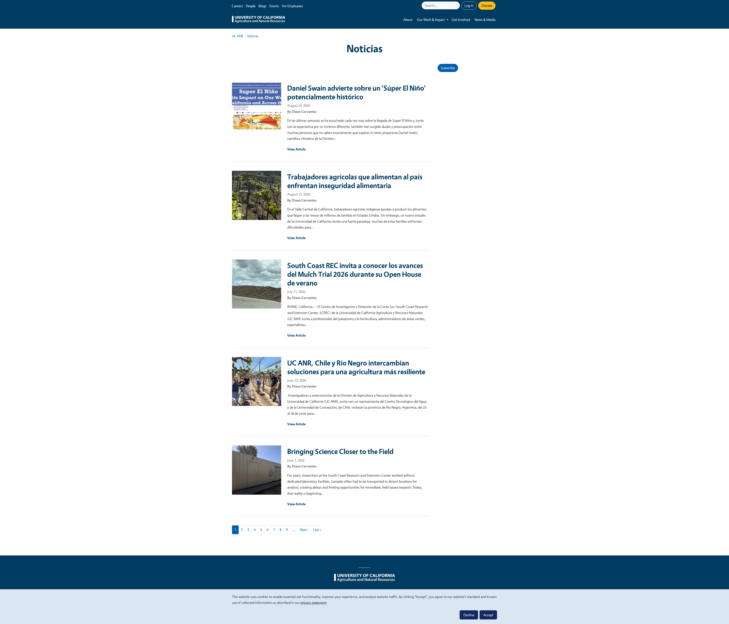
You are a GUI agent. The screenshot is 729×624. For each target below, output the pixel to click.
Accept (488, 615)
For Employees (292, 6)
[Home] (258, 20)
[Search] (457, 5)
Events (274, 6)
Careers (237, 6)
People (251, 6)
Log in (469, 5)
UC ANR (237, 36)
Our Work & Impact (431, 19)
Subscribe (448, 68)
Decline (468, 615)
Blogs (262, 6)
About (407, 19)
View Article (296, 149)
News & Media (485, 19)
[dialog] (364, 606)
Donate (486, 5)
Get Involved (461, 19)
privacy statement (313, 602)
